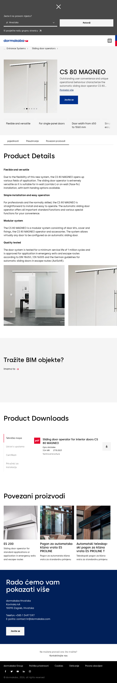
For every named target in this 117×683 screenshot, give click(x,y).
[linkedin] (24, 671)
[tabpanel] (72, 453)
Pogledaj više (67, 90)
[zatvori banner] (58, 7)
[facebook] (5, 671)
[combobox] (30, 23)
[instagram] (30, 671)
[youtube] (18, 671)
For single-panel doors (52, 123)
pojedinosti (13, 141)
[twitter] (12, 671)
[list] (58, 533)
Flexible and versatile (18, 123)
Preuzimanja (32, 141)
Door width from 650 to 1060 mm (84, 125)
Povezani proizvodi (55, 141)
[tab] (16, 438)
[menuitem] (16, 41)
